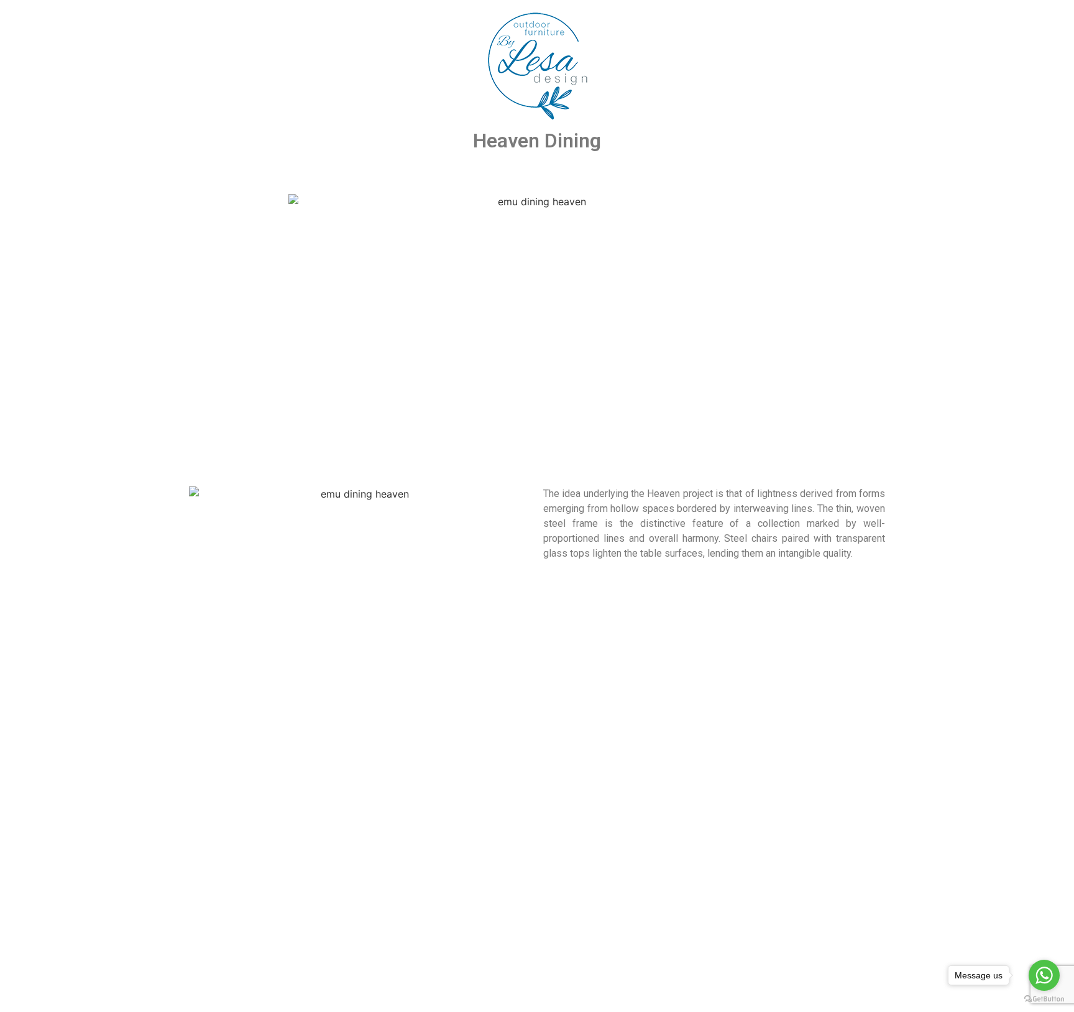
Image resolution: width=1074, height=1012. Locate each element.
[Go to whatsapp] (1044, 975)
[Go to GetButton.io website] (1044, 999)
